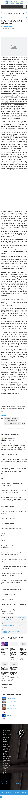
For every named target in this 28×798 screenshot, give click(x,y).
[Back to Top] (1, 797)
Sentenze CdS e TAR (11, 702)
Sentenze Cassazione (11, 698)
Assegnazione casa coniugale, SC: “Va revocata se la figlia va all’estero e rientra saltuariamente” (14, 672)
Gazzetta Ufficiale (10, 719)
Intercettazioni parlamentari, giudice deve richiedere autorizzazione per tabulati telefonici (5, 671)
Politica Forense (3, 655)
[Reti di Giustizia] (14, 2)
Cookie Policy (5, 783)
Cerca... (3, 687)
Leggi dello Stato (10, 705)
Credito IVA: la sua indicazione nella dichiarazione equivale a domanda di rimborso (23, 651)
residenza (15, 418)
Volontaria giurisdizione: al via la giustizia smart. (4, 649)
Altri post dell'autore (22, 617)
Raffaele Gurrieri (7, 27)
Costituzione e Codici (11, 709)
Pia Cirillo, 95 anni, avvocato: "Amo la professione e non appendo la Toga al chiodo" (13, 652)
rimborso (7, 418)
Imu (23, 423)
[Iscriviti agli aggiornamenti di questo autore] (9, 440)
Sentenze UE (9, 715)
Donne (12, 659)
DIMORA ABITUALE (11, 421)
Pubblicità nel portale (19, 782)
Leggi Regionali (10, 712)
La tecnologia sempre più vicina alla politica (9, 428)
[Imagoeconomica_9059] (14, 46)
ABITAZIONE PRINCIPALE (12, 423)
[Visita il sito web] (5, 440)
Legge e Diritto (22, 658)
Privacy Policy (5, 782)
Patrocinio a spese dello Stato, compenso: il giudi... (21, 428)
